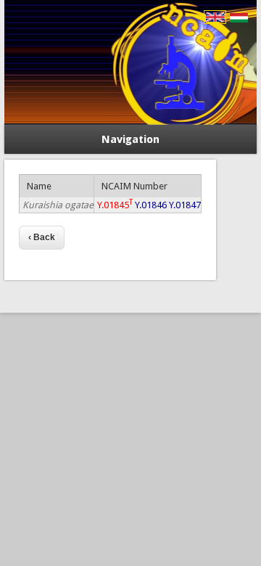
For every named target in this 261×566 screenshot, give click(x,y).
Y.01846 (151, 205)
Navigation (131, 139)
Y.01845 (115, 205)
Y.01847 (185, 205)
